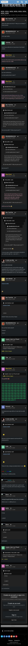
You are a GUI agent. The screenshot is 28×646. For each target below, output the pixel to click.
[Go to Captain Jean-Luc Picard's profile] (3, 339)
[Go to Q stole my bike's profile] (3, 260)
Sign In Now (14, 620)
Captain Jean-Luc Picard (12, 339)
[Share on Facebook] (4, 636)
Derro (7, 494)
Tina (7, 357)
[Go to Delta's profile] (3, 447)
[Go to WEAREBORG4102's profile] (3, 32)
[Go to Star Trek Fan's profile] (3, 19)
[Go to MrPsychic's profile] (4, 480)
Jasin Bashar (9, 278)
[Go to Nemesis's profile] (3, 407)
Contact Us (17, 640)
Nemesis (8, 406)
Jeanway (8, 42)
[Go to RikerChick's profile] (3, 55)
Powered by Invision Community (14, 643)
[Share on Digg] (7, 636)
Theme (10, 640)
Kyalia (7, 508)
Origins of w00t (5, 283)
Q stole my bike (10, 260)
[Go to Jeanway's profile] (3, 43)
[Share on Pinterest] (16, 636)
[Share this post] (25, 20)
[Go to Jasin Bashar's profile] (3, 279)
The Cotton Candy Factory (21, 15)
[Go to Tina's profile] (3, 358)
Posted (10, 20)
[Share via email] (14, 636)
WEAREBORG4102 (11, 31)
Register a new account (14, 610)
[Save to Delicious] (9, 636)
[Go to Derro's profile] (3, 494)
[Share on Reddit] (11, 636)
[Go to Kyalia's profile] (3, 508)
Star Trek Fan (5, 15)
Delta (7, 446)
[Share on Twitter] (2, 636)
